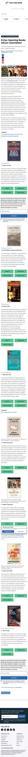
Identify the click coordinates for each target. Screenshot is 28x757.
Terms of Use (19, 739)
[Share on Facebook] (3, 55)
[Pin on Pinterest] (3, 60)
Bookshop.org (20, 192)
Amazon (7, 188)
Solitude (10, 113)
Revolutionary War (12, 80)
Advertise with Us (20, 736)
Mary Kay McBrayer (17, 51)
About (6, 19)
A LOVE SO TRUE (4, 736)
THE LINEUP (3, 739)
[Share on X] (3, 57)
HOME (3, 36)
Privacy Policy (20, 741)
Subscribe (4, 14)
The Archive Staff (7, 51)
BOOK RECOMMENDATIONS (12, 36)
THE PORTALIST (4, 743)
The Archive (18, 687)
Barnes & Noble (7, 192)
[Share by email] (3, 62)
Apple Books (21, 188)
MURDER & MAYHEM (4, 741)
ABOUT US (19, 745)
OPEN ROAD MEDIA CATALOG (6, 745)
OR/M (18, 743)
